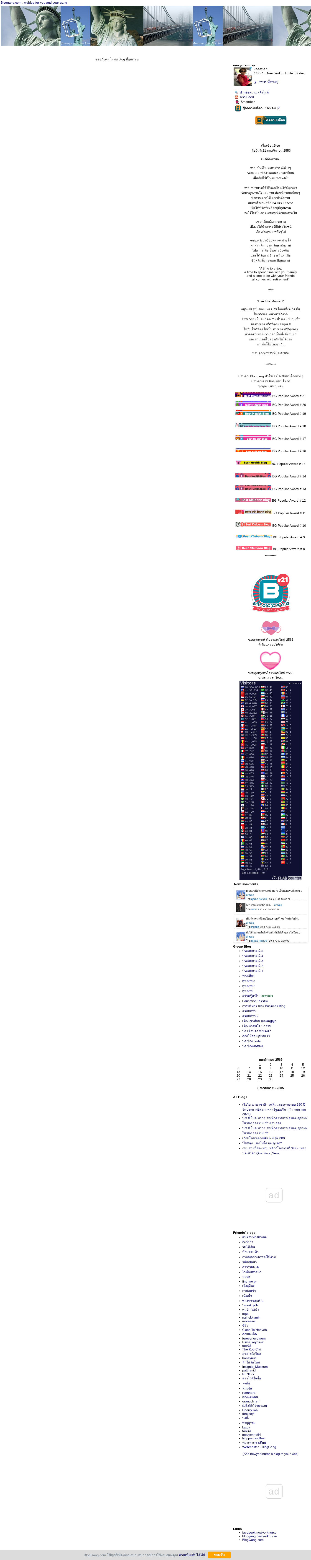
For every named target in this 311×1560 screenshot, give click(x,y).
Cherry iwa (250, 1410)
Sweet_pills (250, 1305)
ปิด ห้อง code (251, 1041)
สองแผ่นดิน (250, 1397)
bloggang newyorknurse (259, 1536)
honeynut (249, 1358)
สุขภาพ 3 (248, 981)
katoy (246, 1427)
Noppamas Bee (253, 1438)
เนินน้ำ (247, 1296)
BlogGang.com (253, 1540)
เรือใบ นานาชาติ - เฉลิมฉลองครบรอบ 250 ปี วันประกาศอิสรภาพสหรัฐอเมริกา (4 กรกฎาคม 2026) (274, 1109)
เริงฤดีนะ (248, 1286)
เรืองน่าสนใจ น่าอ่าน (256, 1026)
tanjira (246, 1431)
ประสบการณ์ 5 (252, 951)
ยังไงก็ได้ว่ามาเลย (254, 1405)
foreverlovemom (254, 1338)
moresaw (248, 1321)
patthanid (249, 1370)
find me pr (249, 1281)
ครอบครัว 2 (250, 1016)
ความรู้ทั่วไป (250, 996)
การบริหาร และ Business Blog (263, 1006)
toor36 (247, 1346)
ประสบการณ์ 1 (252, 971)
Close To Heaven (254, 1330)
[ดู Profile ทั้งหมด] (266, 82)
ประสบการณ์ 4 (252, 956)
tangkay (248, 1413)
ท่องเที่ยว (248, 976)
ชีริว (245, 1325)
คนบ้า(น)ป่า (250, 1309)
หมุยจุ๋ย (247, 1388)
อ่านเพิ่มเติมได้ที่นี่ (192, 1555)
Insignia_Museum (255, 1366)
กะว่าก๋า (247, 1242)
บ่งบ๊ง (246, 1418)
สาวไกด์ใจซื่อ (251, 1378)
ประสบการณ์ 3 (252, 961)
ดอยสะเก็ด (249, 1334)
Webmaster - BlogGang (259, 1447)
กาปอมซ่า (249, 1291)
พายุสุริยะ (248, 1423)
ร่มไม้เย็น (248, 1247)
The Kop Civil (251, 1349)
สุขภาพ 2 (248, 986)
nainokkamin (251, 1317)
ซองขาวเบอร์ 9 (252, 1301)
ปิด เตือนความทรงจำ (256, 1031)
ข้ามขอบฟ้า (250, 1252)
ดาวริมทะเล (250, 1267)
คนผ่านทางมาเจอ (254, 1237)
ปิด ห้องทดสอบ (252, 1046)
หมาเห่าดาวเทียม (254, 1442)
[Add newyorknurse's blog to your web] (270, 1454)
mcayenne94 (251, 1434)
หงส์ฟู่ (246, 1383)
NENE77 (248, 1374)
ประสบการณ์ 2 (252, 966)
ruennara (248, 1392)
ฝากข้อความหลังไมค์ (254, 92)
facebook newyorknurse (259, 1532)
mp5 (245, 1314)
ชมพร (246, 1277)
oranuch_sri (250, 1401)
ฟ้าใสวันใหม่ (251, 1362)
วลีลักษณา (249, 1262)
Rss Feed (247, 97)
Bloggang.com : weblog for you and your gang (34, 2)
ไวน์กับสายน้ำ (252, 1272)
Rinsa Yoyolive (252, 1342)
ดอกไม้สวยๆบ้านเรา (256, 1036)
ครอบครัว (249, 1011)
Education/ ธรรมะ (255, 1001)
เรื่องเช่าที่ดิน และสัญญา (259, 1021)
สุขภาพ (247, 991)
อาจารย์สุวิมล (251, 1353)
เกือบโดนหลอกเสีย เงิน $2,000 (263, 1138)
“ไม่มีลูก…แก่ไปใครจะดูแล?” (262, 1143)
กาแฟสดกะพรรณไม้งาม (259, 1257)
